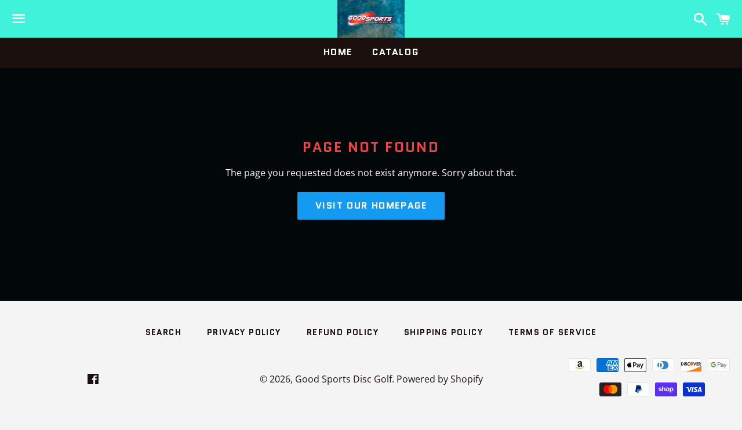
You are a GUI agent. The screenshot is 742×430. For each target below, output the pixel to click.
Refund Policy (343, 332)
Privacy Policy (244, 332)
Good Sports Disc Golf (343, 379)
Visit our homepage (371, 205)
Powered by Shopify (440, 379)
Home (337, 52)
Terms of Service (552, 332)
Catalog (395, 52)
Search (163, 332)
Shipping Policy (443, 332)
